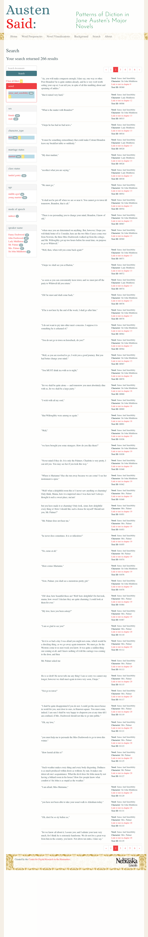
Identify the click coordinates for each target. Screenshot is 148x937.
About (108, 36)
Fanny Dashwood (16, 234)
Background (81, 36)
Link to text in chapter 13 (121, 115)
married (11, 156)
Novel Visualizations (58, 36)
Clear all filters (14, 80)
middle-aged (14, 193)
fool (10, 137)
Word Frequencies (32, 36)
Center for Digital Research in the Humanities (49, 859)
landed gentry (14, 175)
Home (13, 36)
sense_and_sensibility (18, 92)
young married (15, 197)
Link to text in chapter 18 (121, 376)
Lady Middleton (15, 241)
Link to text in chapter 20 (121, 631)
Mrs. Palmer (14, 248)
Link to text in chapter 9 (121, 84)
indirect (11, 215)
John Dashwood (15, 237)
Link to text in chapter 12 (121, 100)
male (10, 118)
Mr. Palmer (13, 244)
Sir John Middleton (17, 251)
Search (96, 36)
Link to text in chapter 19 (121, 436)
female (11, 115)
